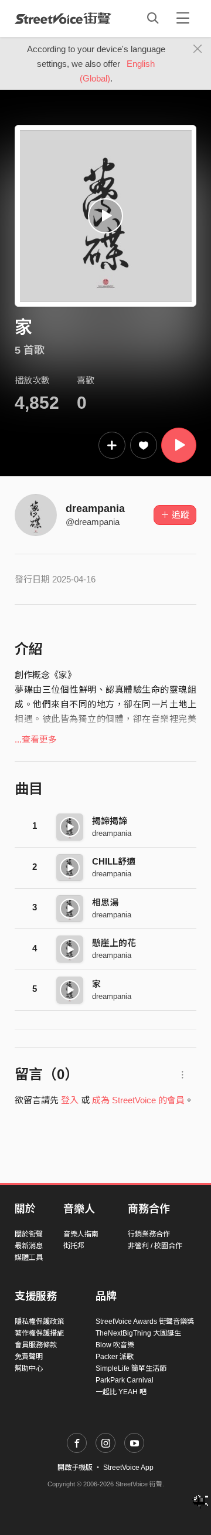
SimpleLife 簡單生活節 (131, 1368)
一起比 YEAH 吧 (121, 1392)
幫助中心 (29, 1368)
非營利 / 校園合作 (155, 1246)
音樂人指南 (80, 1234)
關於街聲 (29, 1234)
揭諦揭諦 (109, 821)
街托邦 (73, 1246)
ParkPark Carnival (125, 1380)
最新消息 (29, 1246)
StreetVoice (63, 18)
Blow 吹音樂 (115, 1345)
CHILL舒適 (113, 861)
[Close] (198, 49)
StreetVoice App (128, 1467)
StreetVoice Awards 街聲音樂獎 (145, 1321)
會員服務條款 (36, 1345)
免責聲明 (29, 1357)
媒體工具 (29, 1257)
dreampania (95, 508)
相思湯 (105, 902)
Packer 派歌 (115, 1357)
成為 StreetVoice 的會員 (138, 1100)
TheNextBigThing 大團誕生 (138, 1333)
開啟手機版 (75, 1467)
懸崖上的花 (114, 943)
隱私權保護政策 (39, 1321)
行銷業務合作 (149, 1234)
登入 (70, 1100)
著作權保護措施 (39, 1333)
